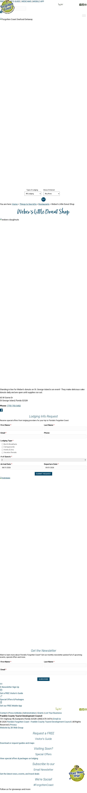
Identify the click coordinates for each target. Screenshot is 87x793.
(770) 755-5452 (14, 406)
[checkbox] (2, 444)
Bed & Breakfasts (10, 444)
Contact (3, 713)
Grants (41, 713)
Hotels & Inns (9, 450)
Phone (47, 433)
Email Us (57, 719)
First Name (6, 425)
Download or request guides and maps (17, 743)
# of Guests (6, 457)
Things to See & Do (28, 204)
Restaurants (43, 204)
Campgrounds (9, 447)
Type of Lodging (32, 190)
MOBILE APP (38, 1)
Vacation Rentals (10, 452)
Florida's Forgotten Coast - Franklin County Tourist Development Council (39, 722)
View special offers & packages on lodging (19, 758)
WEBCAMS (26, 1)
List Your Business (53, 713)
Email (3, 433)
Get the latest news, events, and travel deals (19, 774)
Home (15, 204)
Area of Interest (49, 190)
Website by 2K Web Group (11, 727)
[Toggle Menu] (84, 15)
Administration (29, 713)
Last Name (49, 425)
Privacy (13, 725)
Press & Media (15, 713)
